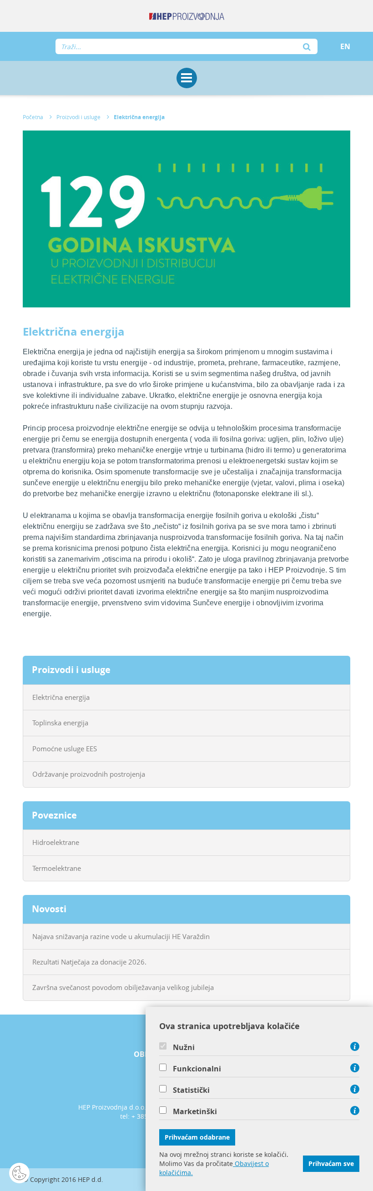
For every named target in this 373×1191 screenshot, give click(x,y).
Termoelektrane (56, 868)
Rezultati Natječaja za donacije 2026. (89, 961)
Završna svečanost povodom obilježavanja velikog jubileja (123, 987)
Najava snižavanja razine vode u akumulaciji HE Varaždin (121, 936)
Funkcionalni (197, 1068)
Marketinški (195, 1111)
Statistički (191, 1090)
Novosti (49, 909)
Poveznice (54, 815)
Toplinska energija (60, 722)
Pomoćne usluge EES (64, 748)
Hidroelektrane (55, 842)
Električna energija (139, 117)
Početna (33, 117)
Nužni (184, 1047)
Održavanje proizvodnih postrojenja (88, 774)
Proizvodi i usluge (78, 117)
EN (345, 46)
